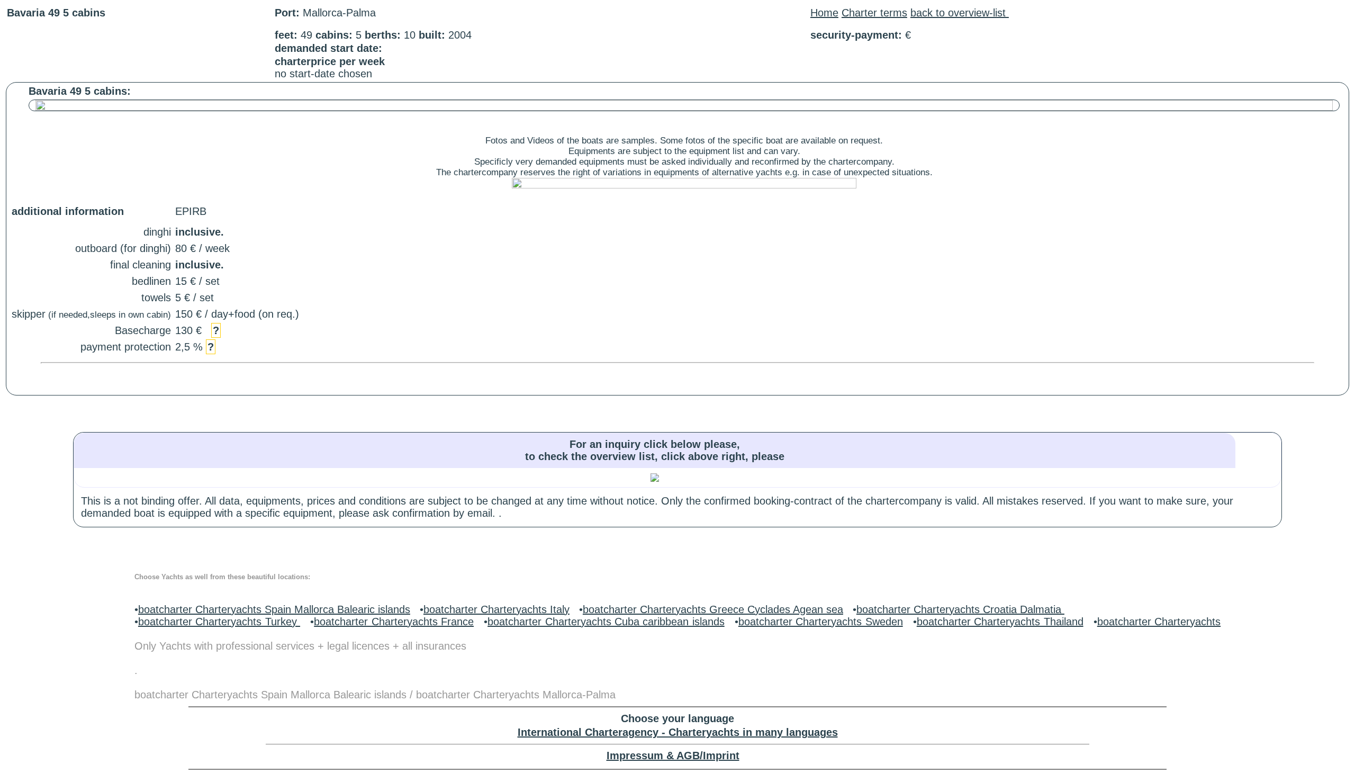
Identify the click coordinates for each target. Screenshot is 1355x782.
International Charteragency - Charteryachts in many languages (678, 732)
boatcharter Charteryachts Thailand (1000, 621)
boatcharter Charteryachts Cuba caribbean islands (606, 621)
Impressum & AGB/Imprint (673, 755)
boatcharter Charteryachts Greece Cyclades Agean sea (713, 609)
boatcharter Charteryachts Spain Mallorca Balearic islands (274, 609)
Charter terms (874, 13)
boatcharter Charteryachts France (394, 621)
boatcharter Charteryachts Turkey (219, 621)
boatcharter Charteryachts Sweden (820, 621)
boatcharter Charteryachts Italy (496, 609)
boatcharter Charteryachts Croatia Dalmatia (960, 609)
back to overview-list (959, 13)
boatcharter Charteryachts (1159, 621)
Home (824, 13)
